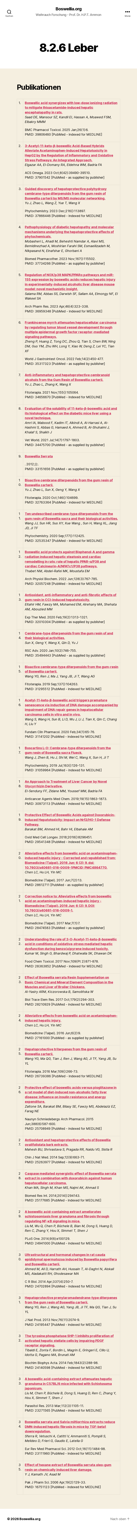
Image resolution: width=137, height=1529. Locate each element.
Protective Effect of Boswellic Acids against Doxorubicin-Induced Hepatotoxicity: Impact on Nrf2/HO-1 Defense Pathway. (70, 819)
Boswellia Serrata (39, 456)
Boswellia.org (68, 9)
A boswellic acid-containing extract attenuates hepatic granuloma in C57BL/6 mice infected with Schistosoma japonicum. (68, 1383)
